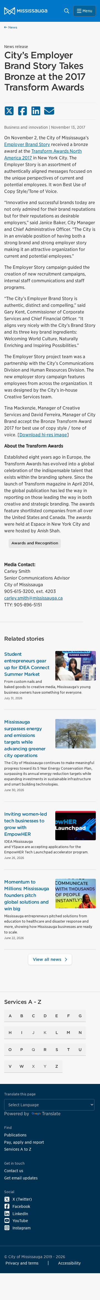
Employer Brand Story (27, 144)
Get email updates (21, 1177)
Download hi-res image (43, 434)
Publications (15, 1135)
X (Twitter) (22, 1199)
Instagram (21, 1227)
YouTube (20, 1220)
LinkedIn (20, 1213)
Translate (51, 1113)
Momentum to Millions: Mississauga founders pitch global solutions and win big (26, 895)
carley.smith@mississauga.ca (33, 598)
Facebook (21, 1206)
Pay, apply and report (24, 1142)
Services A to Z (17, 1149)
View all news (48, 959)
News (12, 27)
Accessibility (69, 1263)
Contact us (13, 1170)
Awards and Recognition (34, 543)
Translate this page (20, 1094)
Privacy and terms (22, 1263)
